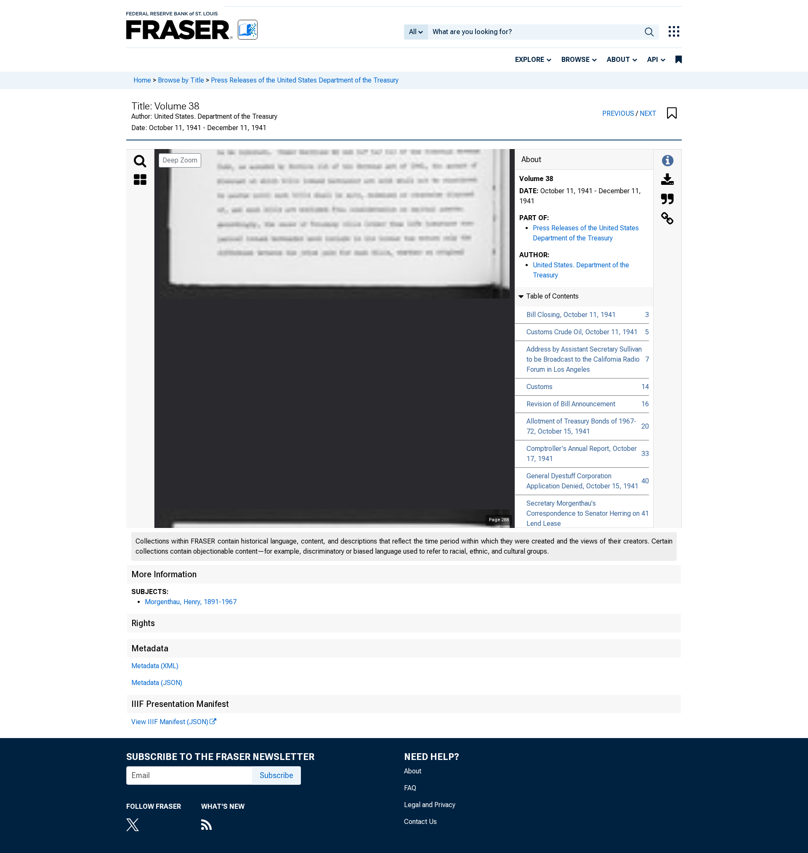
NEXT (648, 113)
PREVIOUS (619, 113)
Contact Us (420, 822)
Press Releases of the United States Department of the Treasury (305, 80)
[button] (672, 114)
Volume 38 (536, 179)
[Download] (667, 180)
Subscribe (276, 775)
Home (142, 80)
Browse (575, 60)
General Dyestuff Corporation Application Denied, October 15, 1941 (582, 481)
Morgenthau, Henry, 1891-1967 (191, 602)
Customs (539, 387)
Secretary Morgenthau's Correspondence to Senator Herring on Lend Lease (583, 513)
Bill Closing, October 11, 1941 (571, 315)
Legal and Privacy (429, 805)
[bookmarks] (678, 60)
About (618, 60)
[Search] (140, 161)
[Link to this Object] (667, 219)
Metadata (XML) (154, 666)
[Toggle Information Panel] (667, 161)
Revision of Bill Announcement (570, 404)
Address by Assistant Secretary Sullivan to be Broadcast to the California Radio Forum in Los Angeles (584, 359)
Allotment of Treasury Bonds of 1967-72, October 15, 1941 (581, 426)
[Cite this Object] (667, 200)
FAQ (410, 788)
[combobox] (534, 32)
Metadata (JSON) (156, 683)
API (652, 60)
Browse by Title (181, 80)
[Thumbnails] (140, 180)
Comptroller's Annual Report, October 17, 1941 (581, 454)
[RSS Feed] (223, 825)
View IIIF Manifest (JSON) (169, 722)
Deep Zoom (179, 160)
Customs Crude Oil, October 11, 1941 (582, 332)
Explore (529, 60)
